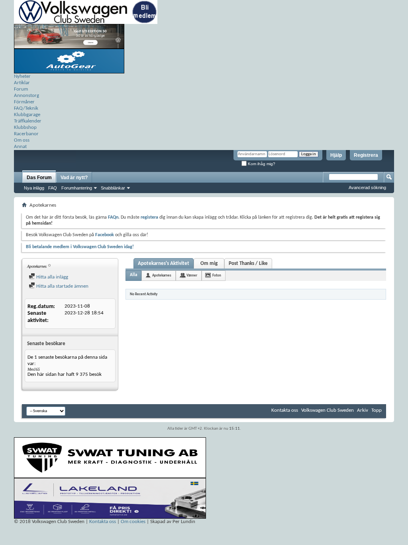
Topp (376, 410)
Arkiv (362, 410)
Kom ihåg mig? (261, 164)
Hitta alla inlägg (51, 277)
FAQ (52, 188)
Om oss (21, 140)
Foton (216, 275)
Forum (21, 89)
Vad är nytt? (74, 177)
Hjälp (336, 155)
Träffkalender (27, 121)
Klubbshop (25, 127)
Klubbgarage (27, 114)
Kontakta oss (284, 410)
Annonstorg (26, 95)
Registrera (366, 155)
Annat (20, 146)
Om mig (209, 263)
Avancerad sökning (367, 187)
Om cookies (133, 521)
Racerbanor (26, 133)
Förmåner (24, 102)
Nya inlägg (34, 188)
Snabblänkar (113, 188)
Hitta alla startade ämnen (61, 286)
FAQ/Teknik (26, 108)
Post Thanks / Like (248, 263)
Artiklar (22, 82)
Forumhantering (76, 188)
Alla (133, 275)
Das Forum (39, 177)
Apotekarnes (161, 275)
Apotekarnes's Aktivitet (163, 263)
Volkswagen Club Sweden (327, 410)
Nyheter (22, 76)
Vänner (191, 275)
